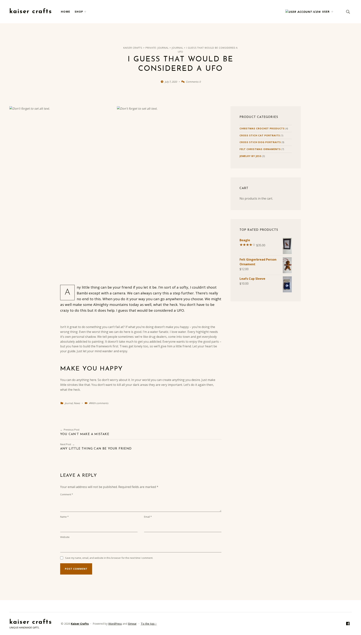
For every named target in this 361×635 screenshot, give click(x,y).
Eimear (132, 623)
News (77, 403)
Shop (79, 11)
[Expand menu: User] (332, 12)
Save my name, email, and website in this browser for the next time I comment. (109, 558)
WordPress (115, 623)
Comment (66, 494)
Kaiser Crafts (30, 11)
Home (65, 11)
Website (65, 537)
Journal (69, 403)
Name (64, 516)
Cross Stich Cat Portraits (260, 135)
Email (148, 516)
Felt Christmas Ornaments (260, 149)
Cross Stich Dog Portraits (260, 142)
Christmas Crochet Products (262, 128)
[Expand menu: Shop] (85, 12)
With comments (99, 403)
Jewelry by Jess (251, 156)
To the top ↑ (149, 623)
